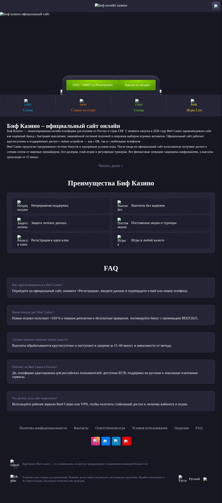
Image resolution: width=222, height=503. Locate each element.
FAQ (199, 428)
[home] (111, 6)
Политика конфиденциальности (43, 428)
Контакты (81, 428)
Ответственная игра (110, 428)
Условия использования (149, 428)
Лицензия (181, 428)
